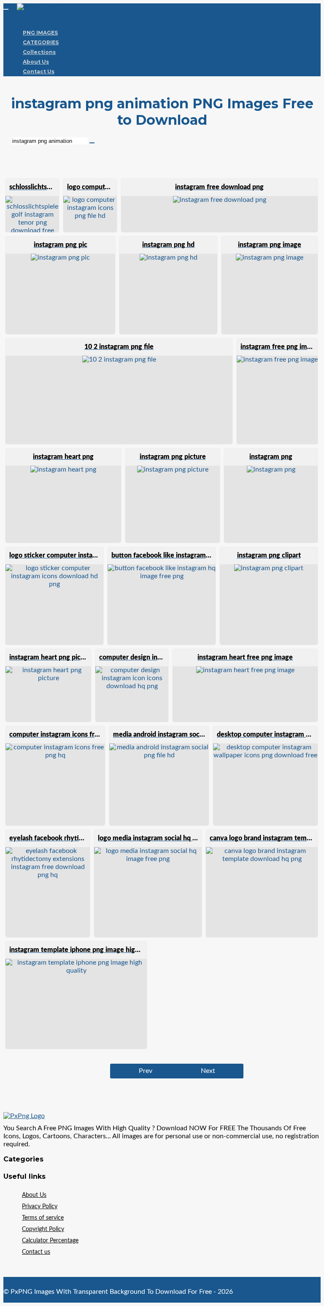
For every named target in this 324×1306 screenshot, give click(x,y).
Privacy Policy (39, 1206)
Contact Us (38, 71)
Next (208, 1070)
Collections (39, 52)
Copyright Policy (43, 1229)
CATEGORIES (41, 42)
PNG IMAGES (40, 32)
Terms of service (43, 1218)
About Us (36, 62)
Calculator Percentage (50, 1241)
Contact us (36, 1252)
